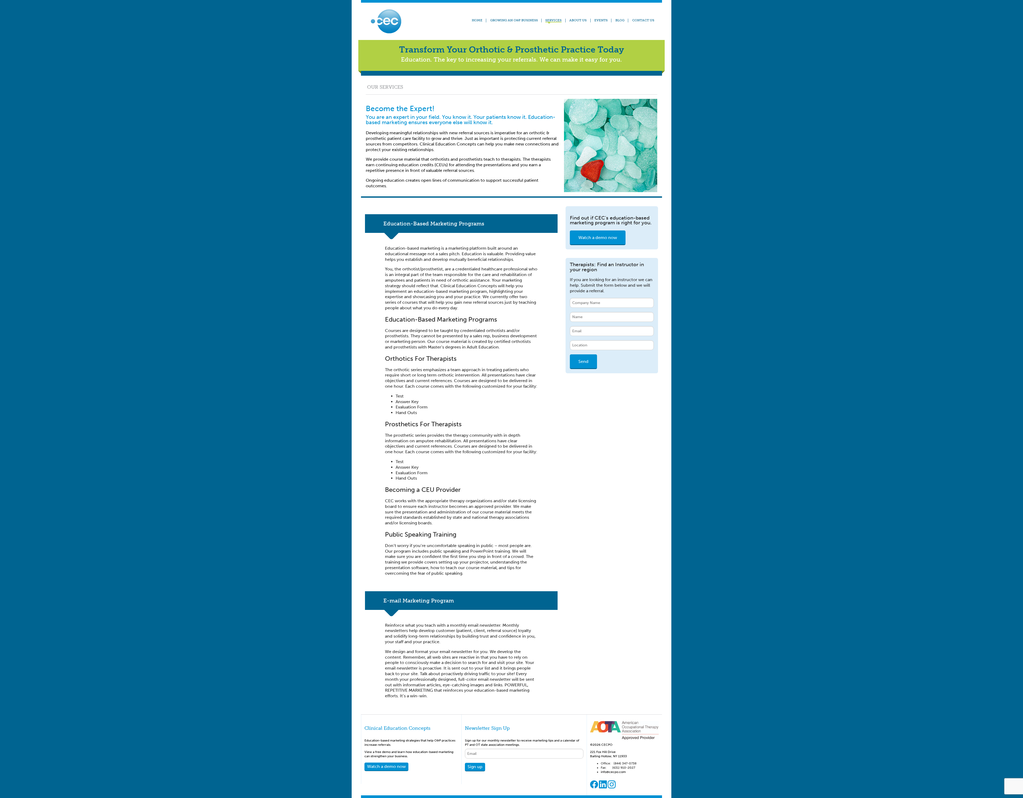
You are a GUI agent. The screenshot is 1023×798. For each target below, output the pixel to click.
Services (553, 20)
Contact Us (643, 20)
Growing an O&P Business (514, 20)
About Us (578, 20)
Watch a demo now (597, 237)
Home (477, 20)
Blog (619, 20)
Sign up (475, 766)
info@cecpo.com (613, 772)
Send (583, 361)
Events (601, 20)
